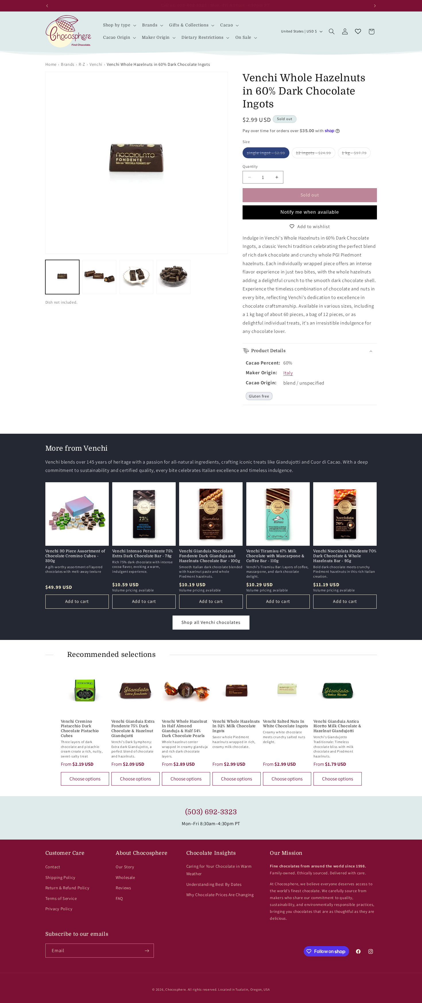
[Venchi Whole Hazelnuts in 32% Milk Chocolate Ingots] (236, 690)
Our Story (125, 866)
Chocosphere (175, 989)
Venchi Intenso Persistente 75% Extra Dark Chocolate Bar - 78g (142, 553)
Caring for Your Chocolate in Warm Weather (219, 869)
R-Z (82, 64)
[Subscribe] (146, 951)
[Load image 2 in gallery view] (99, 277)
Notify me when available (309, 212)
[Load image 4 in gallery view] (173, 277)
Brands (67, 64)
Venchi (96, 64)
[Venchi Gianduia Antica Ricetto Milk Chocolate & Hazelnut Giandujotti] (337, 690)
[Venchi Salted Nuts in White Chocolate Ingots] (287, 690)
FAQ (119, 898)
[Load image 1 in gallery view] (62, 277)
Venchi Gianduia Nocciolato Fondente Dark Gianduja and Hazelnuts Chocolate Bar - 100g (209, 556)
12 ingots (315, 154)
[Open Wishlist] (358, 31)
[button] (119, 25)
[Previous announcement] (47, 5)
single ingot (268, 154)
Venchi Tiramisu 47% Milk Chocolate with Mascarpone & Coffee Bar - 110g (275, 556)
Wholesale (125, 877)
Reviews (123, 887)
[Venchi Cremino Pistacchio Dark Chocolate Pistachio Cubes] (85, 690)
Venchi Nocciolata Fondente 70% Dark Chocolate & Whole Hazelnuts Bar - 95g (345, 556)
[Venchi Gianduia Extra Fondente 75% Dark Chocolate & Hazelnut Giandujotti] (135, 690)
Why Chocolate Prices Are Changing (220, 894)
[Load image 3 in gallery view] (136, 277)
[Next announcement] (375, 5)
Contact (52, 866)
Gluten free (259, 396)
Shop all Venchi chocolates (210, 622)
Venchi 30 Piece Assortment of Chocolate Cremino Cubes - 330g (75, 556)
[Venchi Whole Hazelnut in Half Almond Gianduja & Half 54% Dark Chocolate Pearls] (186, 690)
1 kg (356, 154)
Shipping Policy (60, 877)
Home (51, 64)
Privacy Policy (59, 908)
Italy (288, 373)
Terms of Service (61, 898)
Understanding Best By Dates (214, 884)
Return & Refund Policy (67, 887)
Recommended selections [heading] (111, 655)
